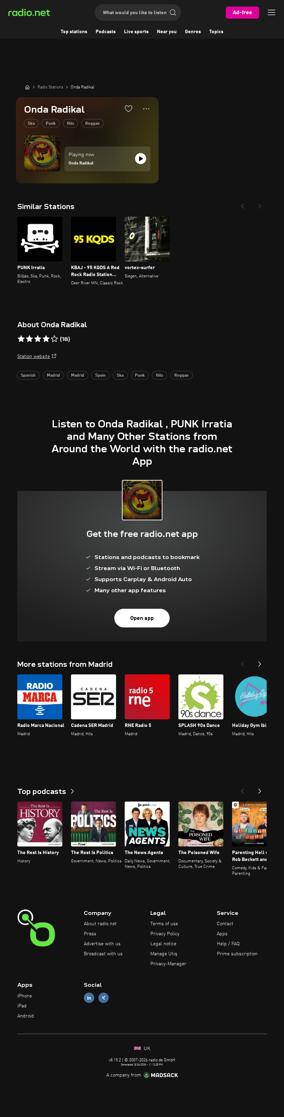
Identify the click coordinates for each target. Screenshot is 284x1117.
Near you (167, 31)
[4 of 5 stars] (46, 339)
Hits (70, 124)
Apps (222, 933)
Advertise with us (102, 943)
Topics (216, 31)
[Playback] (140, 158)
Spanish (28, 375)
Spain (100, 375)
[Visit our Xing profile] (103, 998)
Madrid (53, 375)
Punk (51, 124)
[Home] (27, 87)
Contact (225, 923)
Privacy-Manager (168, 964)
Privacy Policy (164, 933)
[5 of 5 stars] (54, 339)
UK (146, 1048)
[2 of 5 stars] (29, 339)
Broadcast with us (103, 954)
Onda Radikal (81, 163)
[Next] (260, 204)
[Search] (173, 12)
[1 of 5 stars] (21, 339)
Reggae (92, 124)
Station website (33, 356)
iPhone (24, 996)
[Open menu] (271, 12)
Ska (31, 124)
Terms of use (164, 923)
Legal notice (163, 943)
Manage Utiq (163, 954)
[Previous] (242, 204)
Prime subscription (237, 954)
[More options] (146, 109)
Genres (193, 31)
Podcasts (106, 31)
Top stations (74, 31)
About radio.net (100, 923)
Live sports (136, 31)
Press (90, 933)
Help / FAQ (228, 943)
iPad (22, 1006)
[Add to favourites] (128, 108)
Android (25, 1016)
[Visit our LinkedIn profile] (89, 998)
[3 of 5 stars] (38, 339)
